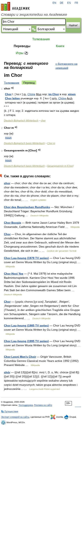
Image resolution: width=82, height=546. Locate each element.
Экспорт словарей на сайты (15, 417)
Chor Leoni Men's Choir (20, 356)
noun (8, 137)
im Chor (53, 94)
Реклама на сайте (43, 405)
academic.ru (15, 6)
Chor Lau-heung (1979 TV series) (26, 258)
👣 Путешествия (9, 411)
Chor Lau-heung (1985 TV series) (26, 325)
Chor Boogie (12, 222)
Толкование (11, 82)
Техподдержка (26, 405)
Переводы (22, 46)
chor (43, 120)
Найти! (73, 25)
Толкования (41, 39)
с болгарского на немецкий (66, 65)
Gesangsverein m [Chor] (60, 166)
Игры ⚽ (22, 53)
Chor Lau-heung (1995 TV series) (26, 341)
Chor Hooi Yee (13, 273)
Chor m (51, 143)
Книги (60, 46)
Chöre (31, 94)
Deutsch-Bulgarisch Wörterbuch (21, 120)
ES (69, 3)
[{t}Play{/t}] (12, 87)
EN (54, 3)
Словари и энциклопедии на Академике (34, 15)
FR (76, 3)
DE (61, 3)
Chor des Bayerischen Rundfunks (27, 207)
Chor (8, 94)
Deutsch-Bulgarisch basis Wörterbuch (24, 143)
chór (7, 372)
